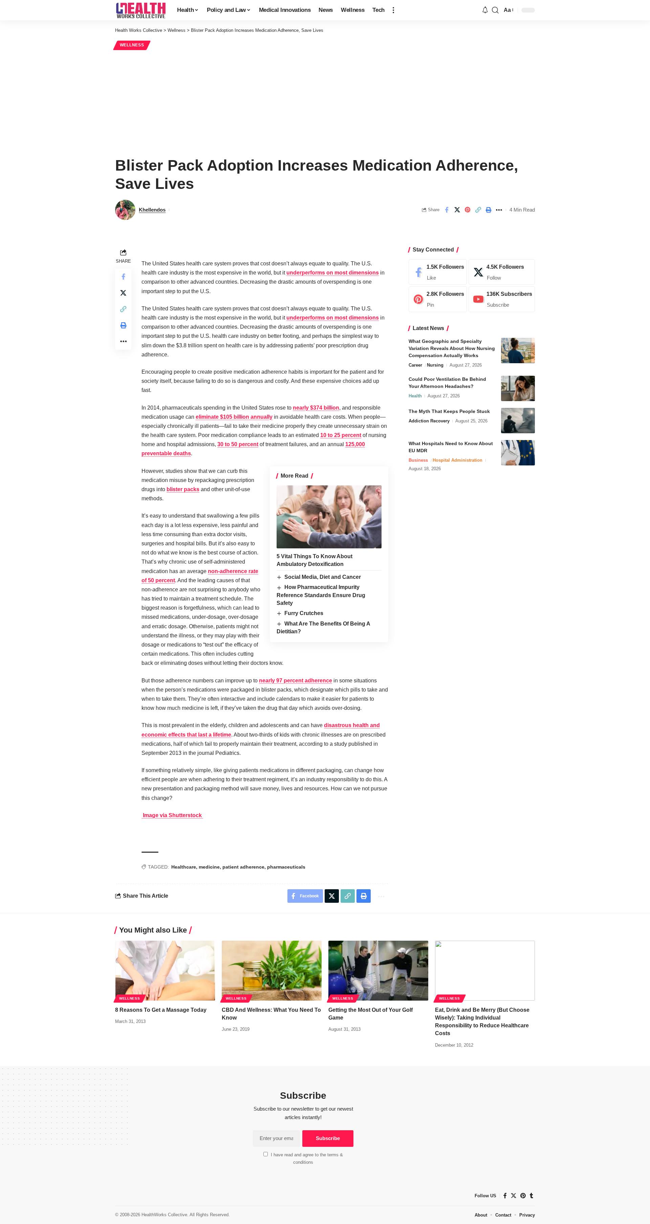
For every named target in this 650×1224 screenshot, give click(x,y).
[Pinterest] (438, 299)
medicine (209, 867)
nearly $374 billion (316, 408)
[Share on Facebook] (446, 209)
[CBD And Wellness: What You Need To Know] (272, 971)
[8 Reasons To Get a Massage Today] (165, 971)
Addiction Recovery (429, 420)
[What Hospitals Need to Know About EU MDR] (518, 452)
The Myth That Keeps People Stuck (449, 411)
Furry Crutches (303, 613)
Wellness (132, 45)
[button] (393, 10)
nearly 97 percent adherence (295, 680)
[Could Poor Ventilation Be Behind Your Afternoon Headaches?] (518, 388)
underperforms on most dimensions (332, 273)
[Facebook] (438, 272)
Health (415, 395)
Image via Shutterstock (172, 815)
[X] (502, 272)
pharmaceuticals (286, 867)
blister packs (183, 489)
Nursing (435, 365)
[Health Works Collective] (140, 10)
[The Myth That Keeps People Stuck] (518, 420)
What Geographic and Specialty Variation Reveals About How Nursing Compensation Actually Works (452, 348)
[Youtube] (502, 299)
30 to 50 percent (237, 444)
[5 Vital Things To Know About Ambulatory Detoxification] (329, 516)
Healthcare (183, 867)
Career (415, 365)
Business (418, 460)
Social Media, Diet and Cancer (322, 577)
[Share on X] (457, 209)
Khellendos (152, 210)
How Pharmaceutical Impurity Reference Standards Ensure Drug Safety (321, 595)
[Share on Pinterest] (467, 209)
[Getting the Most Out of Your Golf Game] (378, 971)
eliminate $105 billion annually (234, 417)
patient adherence (243, 867)
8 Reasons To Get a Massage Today (161, 1010)
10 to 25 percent (340, 435)
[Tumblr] (531, 1195)
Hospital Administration (457, 460)
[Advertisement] (325, 102)
